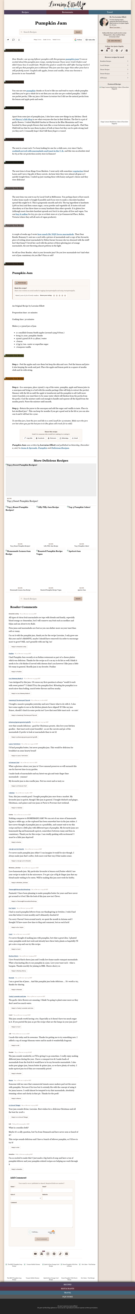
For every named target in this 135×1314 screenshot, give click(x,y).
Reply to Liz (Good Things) (20, 1117)
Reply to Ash (15, 1147)
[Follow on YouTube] (35, 1254)
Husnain (11, 978)
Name (13, 1187)
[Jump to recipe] (19, 40)
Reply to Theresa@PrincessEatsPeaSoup (24, 901)
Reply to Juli (15, 1045)
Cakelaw (12, 793)
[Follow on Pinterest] (54, 1254)
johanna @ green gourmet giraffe (20, 722)
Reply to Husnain (17, 990)
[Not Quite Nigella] (67, 5)
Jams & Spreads (29, 448)
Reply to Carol (16, 949)
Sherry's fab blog (23, 119)
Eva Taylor (12, 908)
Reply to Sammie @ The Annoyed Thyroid (24, 715)
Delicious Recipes (60, 448)
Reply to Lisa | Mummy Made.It (21, 693)
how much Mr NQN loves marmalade (56, 234)
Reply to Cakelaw (17, 808)
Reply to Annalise (17, 1169)
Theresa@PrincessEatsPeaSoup (19, 889)
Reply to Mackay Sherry (19, 971)
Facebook (41, 438)
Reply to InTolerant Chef (19, 786)
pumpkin (30, 90)
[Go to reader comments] (13, 40)
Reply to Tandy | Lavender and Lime (22, 1008)
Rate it (13, 1195)
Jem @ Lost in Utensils (16, 849)
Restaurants (67, 12)
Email (76, 438)
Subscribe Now (115, 41)
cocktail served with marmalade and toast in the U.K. (38, 151)
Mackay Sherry (13, 956)
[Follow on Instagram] (48, 1254)
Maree (11, 1080)
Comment (14, 1202)
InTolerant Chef (14, 763)
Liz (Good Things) (14, 1105)
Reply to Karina (16, 842)
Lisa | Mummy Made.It (16, 678)
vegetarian (78, 171)
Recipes (25, 12)
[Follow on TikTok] (60, 1254)
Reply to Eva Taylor (18, 927)
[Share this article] (8, 40)
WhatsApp (65, 438)
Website (45, 1194)
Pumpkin (42, 448)
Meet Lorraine (116, 27)
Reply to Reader (16, 1073)
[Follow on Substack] (42, 1254)
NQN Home (67, 1297)
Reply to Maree (16, 1098)
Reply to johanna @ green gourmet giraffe (24, 737)
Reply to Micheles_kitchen (20, 883)
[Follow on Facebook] (67, 1254)
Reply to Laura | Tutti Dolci (20, 756)
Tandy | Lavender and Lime (17, 996)
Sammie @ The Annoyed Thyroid (19, 700)
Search (78, 32)
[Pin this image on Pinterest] (95, 51)
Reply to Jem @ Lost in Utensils (21, 861)
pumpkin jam (72, 59)
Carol (10, 934)
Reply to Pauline (17, 672)
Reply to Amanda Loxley (19, 647)
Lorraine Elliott (72, 1306)
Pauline (11, 654)
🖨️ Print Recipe (21, 283)
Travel (110, 12)
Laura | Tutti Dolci (14, 744)
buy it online (22, 214)
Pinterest (53, 438)
